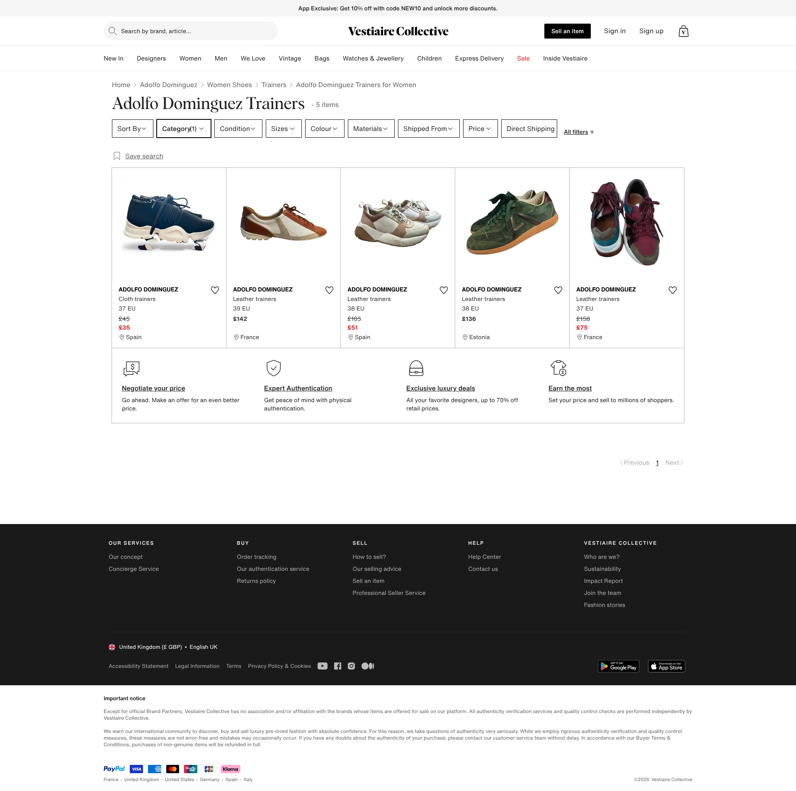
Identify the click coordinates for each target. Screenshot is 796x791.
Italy (248, 779)
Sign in (615, 31)
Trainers (274, 85)
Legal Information (197, 666)
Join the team (602, 593)
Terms (233, 666)
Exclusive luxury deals (440, 388)
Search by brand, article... (156, 31)
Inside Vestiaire (565, 58)
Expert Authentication (298, 388)
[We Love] (272, 58)
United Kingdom (141, 779)
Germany (210, 779)
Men (221, 58)
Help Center (484, 557)
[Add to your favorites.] (215, 290)
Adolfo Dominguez (168, 85)
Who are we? (602, 557)
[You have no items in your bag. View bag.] (683, 31)
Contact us (483, 569)
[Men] (234, 58)
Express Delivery (479, 58)
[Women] (208, 58)
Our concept (126, 557)
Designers (151, 58)
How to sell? (369, 557)
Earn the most (570, 388)
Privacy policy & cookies (279, 666)
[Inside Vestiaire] (594, 58)
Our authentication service (273, 569)
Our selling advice (376, 569)
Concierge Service (134, 569)
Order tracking (257, 557)
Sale (523, 58)
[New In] (130, 58)
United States (179, 779)
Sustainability (602, 569)
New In (114, 58)
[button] (683, 31)
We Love (252, 58)
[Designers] (172, 58)
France (111, 779)
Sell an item (567, 31)
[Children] (448, 58)
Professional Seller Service (388, 593)
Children (429, 58)
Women (190, 58)
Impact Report (603, 581)
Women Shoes (229, 85)
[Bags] (336, 58)
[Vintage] (308, 58)
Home (121, 85)
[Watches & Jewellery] (410, 58)
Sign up (651, 31)
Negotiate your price (153, 388)
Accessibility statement (138, 666)
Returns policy (256, 581)
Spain (232, 779)
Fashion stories (604, 605)
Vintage (290, 58)
